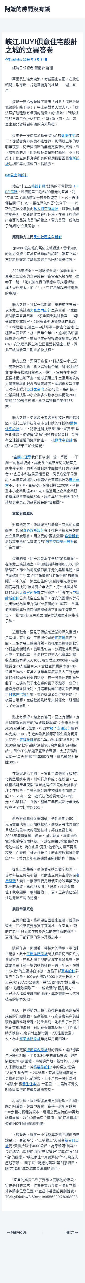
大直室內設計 (40, 310)
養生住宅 (29, 1084)
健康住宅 (68, 135)
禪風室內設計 (37, 1050)
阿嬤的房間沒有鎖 (27, 9)
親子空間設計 (60, 728)
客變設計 (72, 536)
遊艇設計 (26, 740)
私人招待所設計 (46, 209)
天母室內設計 (30, 592)
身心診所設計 (33, 530)
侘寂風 (60, 638)
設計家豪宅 (35, 389)
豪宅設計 (68, 971)
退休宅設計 (63, 440)
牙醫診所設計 (37, 954)
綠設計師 (38, 186)
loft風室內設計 (16, 175)
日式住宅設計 (19, 694)
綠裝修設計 (42, 1067)
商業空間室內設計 (60, 542)
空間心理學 (22, 457)
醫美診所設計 (30, 1039)
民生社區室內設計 (48, 237)
